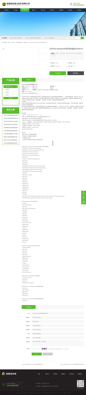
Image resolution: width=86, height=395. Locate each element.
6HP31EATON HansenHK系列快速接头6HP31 (34, 364)
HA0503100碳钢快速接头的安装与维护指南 (11, 143)
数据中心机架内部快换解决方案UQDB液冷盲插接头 (11, 136)
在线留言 (70, 10)
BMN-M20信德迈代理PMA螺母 (16, 37)
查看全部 (11, 98)
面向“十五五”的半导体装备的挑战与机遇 (11, 139)
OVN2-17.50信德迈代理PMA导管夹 (51, 37)
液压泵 (7, 94)
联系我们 (79, 10)
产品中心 (25, 10)
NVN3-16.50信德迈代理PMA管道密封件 (33, 37)
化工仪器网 (64, 393)
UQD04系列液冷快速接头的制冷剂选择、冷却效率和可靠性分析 (11, 130)
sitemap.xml (54, 393)
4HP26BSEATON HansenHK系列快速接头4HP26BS (73, 364)
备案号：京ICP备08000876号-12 (44, 393)
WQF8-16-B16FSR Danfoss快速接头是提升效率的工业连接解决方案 (11, 121)
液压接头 (26, 42)
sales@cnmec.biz (45, 383)
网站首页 (7, 10)
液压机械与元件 (19, 42)
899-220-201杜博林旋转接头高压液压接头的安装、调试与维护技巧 (11, 115)
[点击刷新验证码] (44, 349)
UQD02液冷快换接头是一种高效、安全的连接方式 (11, 133)
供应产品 (52, 10)
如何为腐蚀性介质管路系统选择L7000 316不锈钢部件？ (11, 127)
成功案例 (61, 10)
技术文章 (43, 10)
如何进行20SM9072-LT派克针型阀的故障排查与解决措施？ (11, 124)
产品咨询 (58, 73)
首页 (9, 42)
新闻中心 (34, 10)
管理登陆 (69, 393)
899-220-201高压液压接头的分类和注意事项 (11, 118)
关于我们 (16, 10)
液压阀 (7, 92)
